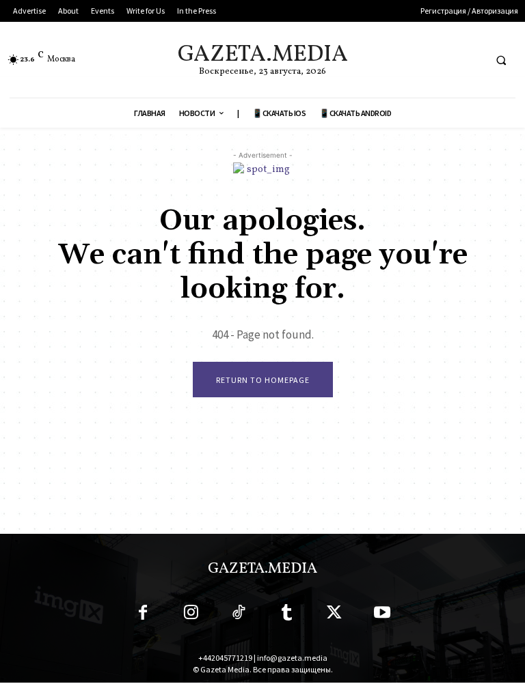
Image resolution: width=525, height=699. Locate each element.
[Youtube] (382, 615)
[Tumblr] (286, 615)
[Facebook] (142, 615)
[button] (501, 60)
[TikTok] (238, 615)
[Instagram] (190, 615)
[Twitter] (334, 615)
